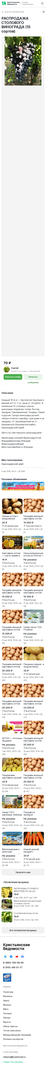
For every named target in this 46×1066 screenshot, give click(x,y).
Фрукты (7, 1022)
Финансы (7, 996)
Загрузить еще (23, 872)
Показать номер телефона (13, 378)
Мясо (5, 1009)
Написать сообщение (33, 378)
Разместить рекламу (13, 1062)
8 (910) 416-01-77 (12, 967)
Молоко (7, 1005)
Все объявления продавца (23, 930)
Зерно (6, 1000)
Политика (8, 992)
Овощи (6, 1017)
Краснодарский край (12, 464)
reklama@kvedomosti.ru (14, 1057)
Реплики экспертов (13, 1039)
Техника (7, 1013)
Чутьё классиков (12, 1030)
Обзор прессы (10, 1026)
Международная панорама (17, 1035)
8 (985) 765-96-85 (13, 962)
